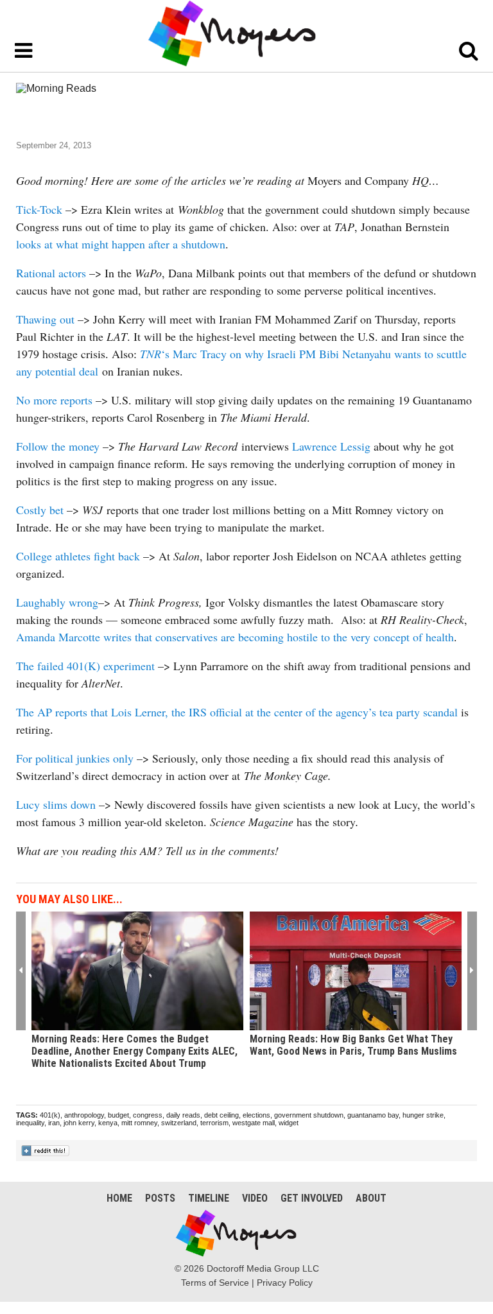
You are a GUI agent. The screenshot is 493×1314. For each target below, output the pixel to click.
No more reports (54, 400)
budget (118, 1115)
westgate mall (253, 1123)
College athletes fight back (79, 556)
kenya (107, 1123)
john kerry (79, 1123)
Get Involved (312, 1198)
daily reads (183, 1115)
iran (54, 1123)
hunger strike (423, 1115)
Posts (160, 1198)
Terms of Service (215, 1282)
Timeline (208, 1198)
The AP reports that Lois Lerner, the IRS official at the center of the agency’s (197, 712)
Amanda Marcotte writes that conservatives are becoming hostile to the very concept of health (235, 636)
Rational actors (51, 273)
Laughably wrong (57, 602)
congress (147, 1115)
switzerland (178, 1123)
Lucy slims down (56, 804)
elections (256, 1115)
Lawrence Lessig (331, 446)
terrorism (214, 1123)
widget (288, 1123)
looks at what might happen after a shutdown (120, 244)
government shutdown (308, 1115)
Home (119, 1198)
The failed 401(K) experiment (85, 665)
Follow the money (57, 446)
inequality (30, 1123)
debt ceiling (221, 1115)
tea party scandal (418, 712)
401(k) (50, 1115)
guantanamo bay (373, 1115)
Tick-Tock (39, 209)
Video (255, 1198)
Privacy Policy (285, 1282)
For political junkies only (75, 758)
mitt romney (139, 1123)
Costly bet (40, 509)
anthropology (84, 1115)
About (371, 1198)
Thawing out (47, 319)
